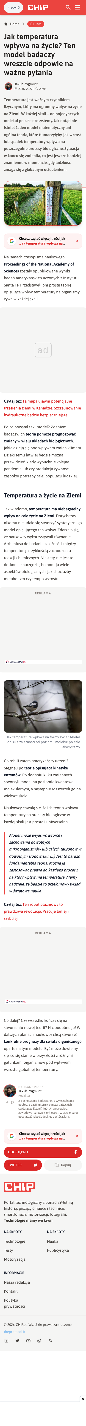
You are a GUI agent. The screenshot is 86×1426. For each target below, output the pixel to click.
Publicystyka (58, 1250)
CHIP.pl (21, 1325)
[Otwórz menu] (77, 7)
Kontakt (11, 1291)
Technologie (14, 1241)
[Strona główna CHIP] (38, 7)
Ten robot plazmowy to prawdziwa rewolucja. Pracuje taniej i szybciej (36, 911)
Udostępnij (18, 1152)
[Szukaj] (68, 7)
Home (14, 24)
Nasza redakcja (17, 1282)
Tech (38, 24)
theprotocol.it (14, 1332)
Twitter (15, 1165)
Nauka (52, 1241)
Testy (8, 1250)
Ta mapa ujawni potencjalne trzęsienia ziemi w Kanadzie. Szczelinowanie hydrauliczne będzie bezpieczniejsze (42, 408)
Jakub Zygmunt (26, 84)
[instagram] (13, 1103)
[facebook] (7, 1103)
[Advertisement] (43, 627)
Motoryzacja (14, 1259)
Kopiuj (66, 1165)
